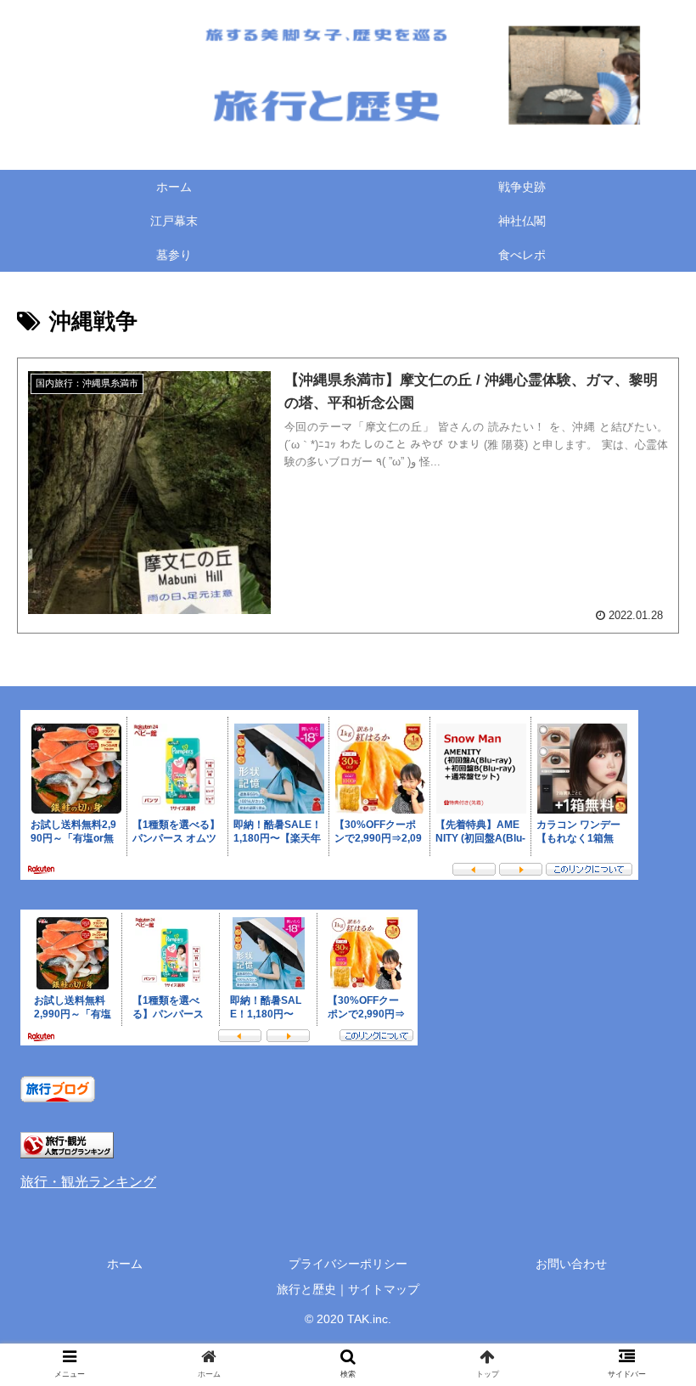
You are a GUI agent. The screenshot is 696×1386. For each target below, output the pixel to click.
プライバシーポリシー (348, 1263)
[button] (644, 1345)
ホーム (125, 1263)
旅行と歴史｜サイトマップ (348, 1289)
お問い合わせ (571, 1263)
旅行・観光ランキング (88, 1181)
